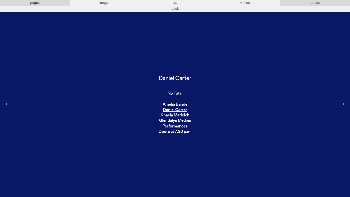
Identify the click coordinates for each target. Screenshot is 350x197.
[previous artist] (6, 104)
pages (34, 3)
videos (245, 3)
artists (315, 3)
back (175, 9)
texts (174, 3)
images (104, 3)
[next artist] (344, 104)
